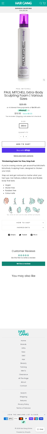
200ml (23, 126)
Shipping (19, 116)
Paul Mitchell (23, 89)
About (23, 382)
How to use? (23, 223)
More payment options (23, 156)
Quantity (23, 132)
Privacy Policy (23, 404)
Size (23, 121)
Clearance (23, 374)
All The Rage (23, 378)
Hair (23, 359)
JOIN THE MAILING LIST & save (22, 415)
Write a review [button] (23, 263)
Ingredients (23, 227)
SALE (23, 356)
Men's (23, 371)
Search (23, 393)
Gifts (23, 348)
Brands (23, 344)
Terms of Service (23, 408)
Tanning (23, 367)
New (23, 352)
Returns (23, 400)
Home (23, 341)
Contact (23, 386)
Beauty (23, 363)
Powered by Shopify (23, 432)
